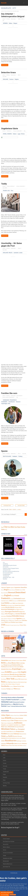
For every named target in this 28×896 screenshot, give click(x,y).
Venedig (8, 688)
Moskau (15, 676)
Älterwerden (4, 697)
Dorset (23, 720)
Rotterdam (22, 682)
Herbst (24, 699)
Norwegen (8, 611)
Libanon (23, 605)
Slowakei (14, 618)
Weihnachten (18, 706)
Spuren (4, 451)
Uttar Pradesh (20, 745)
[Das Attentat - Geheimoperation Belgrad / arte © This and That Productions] (13, 34)
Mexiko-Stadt (22, 674)
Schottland (9, 616)
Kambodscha (20, 603)
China (2, 592)
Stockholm (5, 686)
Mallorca (6, 726)
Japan (13, 603)
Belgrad (15, 23)
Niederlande (10, 609)
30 (15, 509)
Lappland (11, 725)
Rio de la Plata (8, 738)
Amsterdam (4, 660)
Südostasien (20, 743)
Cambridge (22, 663)
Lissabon (3, 672)
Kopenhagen (4, 403)
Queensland (3, 738)
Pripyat (11, 682)
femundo (4, 3)
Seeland (24, 738)
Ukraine (13, 622)
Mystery (5, 785)
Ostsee (3, 736)
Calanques (8, 720)
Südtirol (3, 745)
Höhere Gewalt (6, 838)
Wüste (6, 529)
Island (24, 600)
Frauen (8, 186)
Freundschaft (15, 699)
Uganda (9, 622)
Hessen (12, 723)
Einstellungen (13, 894)
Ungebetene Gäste (9, 128)
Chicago (5, 665)
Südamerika (10, 743)
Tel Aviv (23, 133)
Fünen (2, 723)
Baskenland (20, 718)
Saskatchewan (13, 738)
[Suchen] (26, 514)
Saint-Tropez (3, 684)
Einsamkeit (20, 697)
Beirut (24, 660)
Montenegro (17, 607)
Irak (17, 600)
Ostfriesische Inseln (22, 733)
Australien (24, 587)
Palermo (25, 679)
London (20, 252)
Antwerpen (14, 660)
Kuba (20, 605)
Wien (15, 689)
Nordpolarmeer (20, 731)
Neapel (24, 676)
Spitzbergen (19, 740)
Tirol (13, 745)
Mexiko (12, 607)
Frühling (20, 699)
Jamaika (11, 603)
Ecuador (2, 595)
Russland (23, 613)
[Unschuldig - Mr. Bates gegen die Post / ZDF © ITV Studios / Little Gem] (13, 309)
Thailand (16, 620)
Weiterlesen (5, 65)
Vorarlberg (24, 745)
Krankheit (21, 702)
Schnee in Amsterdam (8, 852)
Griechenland (17, 598)
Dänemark (6, 400)
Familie (7, 397)
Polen (6, 613)
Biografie (5, 777)
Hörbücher (9, 130)
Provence (15, 736)
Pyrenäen (20, 736)
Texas (10, 745)
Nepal (20, 607)
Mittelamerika (21, 726)
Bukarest (18, 401)
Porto (7, 682)
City (3, 20)
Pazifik (10, 736)
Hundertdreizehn (6, 574)
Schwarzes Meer (19, 738)
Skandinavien (11, 401)
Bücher (4, 130)
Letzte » (19, 509)
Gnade (4, 855)
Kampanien (3, 725)
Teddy (4, 184)
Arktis (25, 715)
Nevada (2, 731)
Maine (2, 726)
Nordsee (11, 79)
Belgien (6, 590)
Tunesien (2, 622)
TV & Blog (7, 18)
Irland (21, 600)
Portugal (10, 613)
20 (14, 509)
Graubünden (9, 723)
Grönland (23, 598)
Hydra (15, 666)
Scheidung (5, 564)
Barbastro (21, 660)
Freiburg (20, 456)
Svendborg (11, 686)
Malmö (2, 674)
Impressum (21, 875)
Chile (24, 589)
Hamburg (3, 666)
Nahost (14, 133)
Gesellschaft (18, 130)
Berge (2, 527)
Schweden (15, 616)
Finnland (16, 595)
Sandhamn (10, 684)
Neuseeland (4, 609)
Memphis (17, 674)
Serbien (5, 23)
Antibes (9, 660)
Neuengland (21, 729)
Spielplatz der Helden (7, 858)
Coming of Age (6, 782)
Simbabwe (5, 618)
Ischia (18, 666)
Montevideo (6, 676)
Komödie (5, 766)
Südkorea (7, 620)
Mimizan (2, 676)
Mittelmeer (5, 729)
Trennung (12, 706)
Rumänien (4, 401)
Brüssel (9, 663)
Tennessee (7, 745)
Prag (9, 682)
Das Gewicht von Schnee (8, 841)
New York (10, 679)
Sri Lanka (23, 618)
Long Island (15, 725)
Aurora (4, 849)
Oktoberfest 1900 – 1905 (8, 577)
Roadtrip (21, 704)
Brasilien (17, 589)
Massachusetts (11, 726)
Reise (4, 780)
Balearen (13, 718)
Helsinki (7, 666)
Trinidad (20, 620)
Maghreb (23, 725)
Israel (5, 133)
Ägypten (8, 587)
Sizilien (3, 740)
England (5, 79)
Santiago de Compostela (16, 684)
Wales (10, 252)
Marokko (7, 607)
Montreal (11, 676)
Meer (5, 76)
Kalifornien (18, 723)
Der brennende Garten (8, 573)
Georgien (11, 598)
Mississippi (17, 726)
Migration (16, 704)
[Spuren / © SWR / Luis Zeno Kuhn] (13, 468)
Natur (6, 249)
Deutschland (7, 456)
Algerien (12, 587)
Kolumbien (10, 605)
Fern (9, 527)
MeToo (11, 704)
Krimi (19, 75)
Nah (25, 453)
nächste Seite (21, 505)
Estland (12, 595)
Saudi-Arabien (3, 616)
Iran (19, 600)
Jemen (16, 603)
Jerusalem (3, 669)
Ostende (22, 679)
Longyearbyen (15, 672)
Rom (12, 190)
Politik (19, 18)
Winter (24, 706)
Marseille (12, 674)
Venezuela (8, 625)
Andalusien (12, 715)
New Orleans (3, 679)
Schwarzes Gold (6, 570)
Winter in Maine (6, 847)
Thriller (22, 18)
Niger (15, 609)
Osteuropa (16, 733)
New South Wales (8, 731)
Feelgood (3, 699)
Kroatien (16, 605)
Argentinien (17, 587)
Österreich (15, 611)
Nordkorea (3, 611)
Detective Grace (8, 72)
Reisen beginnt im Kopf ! (10, 827)
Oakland (16, 679)
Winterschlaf (6, 861)
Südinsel (16, 743)
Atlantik (8, 718)
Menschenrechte (5, 704)
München (19, 676)
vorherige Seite (7, 505)
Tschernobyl (3, 688)
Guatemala (3, 600)
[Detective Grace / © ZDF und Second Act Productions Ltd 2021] (13, 91)
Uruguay (20, 622)
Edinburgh (9, 665)
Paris (9, 403)
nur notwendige (4, 894)
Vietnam (21, 625)
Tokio (22, 686)
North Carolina (10, 733)
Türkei (6, 622)
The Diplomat (6, 576)
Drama (14, 130)
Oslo (19, 679)
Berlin (3, 663)
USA (8, 190)
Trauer (8, 706)
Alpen (8, 715)
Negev (16, 729)
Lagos (19, 133)
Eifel (26, 720)
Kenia (7, 605)
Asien (2, 718)
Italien (5, 190)
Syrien (10, 620)
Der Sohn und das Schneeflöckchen (11, 571)
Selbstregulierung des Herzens (10, 565)
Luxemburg (3, 607)
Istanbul (21, 666)
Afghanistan (3, 587)
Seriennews (13, 18)
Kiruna (10, 669)
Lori (4, 562)
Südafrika (3, 620)
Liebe (4, 757)
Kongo (13, 605)
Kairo (7, 669)
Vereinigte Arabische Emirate (15, 625)
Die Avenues (5, 567)
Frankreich (13, 400)
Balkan (10, 23)
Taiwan (13, 620)
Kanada (3, 605)
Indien (10, 600)
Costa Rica (5, 592)
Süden (6, 187)
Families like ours (9, 393)
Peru (24, 611)
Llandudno (16, 252)
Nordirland (21, 609)
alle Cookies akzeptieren (6, 892)
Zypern (2, 627)
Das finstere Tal (6, 866)
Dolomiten (20, 720)
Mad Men (5, 579)
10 (12, 509)
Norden (23, 527)
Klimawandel (19, 395)
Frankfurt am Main (16, 665)
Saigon (25, 682)
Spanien (18, 618)
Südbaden (14, 456)
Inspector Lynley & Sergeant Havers (11, 568)
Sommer (4, 706)
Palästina (20, 611)
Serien (4, 18)
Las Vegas (24, 669)
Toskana (16, 745)
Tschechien (24, 620)
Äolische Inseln (16, 715)
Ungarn (16, 622)
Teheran (15, 686)
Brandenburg (3, 720)
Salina (7, 684)
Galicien (5, 723)
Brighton (17, 79)
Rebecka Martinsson (7, 863)
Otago (7, 736)
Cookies (10, 875)
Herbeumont (11, 666)
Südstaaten (24, 743)
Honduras (7, 600)
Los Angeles (22, 672)
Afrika (3, 715)
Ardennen (21, 715)
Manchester (6, 674)
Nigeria (9, 133)
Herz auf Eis (5, 844)
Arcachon (17, 660)
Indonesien (14, 600)
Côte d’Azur (14, 720)
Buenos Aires (15, 663)
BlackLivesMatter (12, 697)
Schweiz (21, 616)
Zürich (18, 688)
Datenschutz (15, 875)
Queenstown (15, 682)
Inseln (11, 702)
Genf (22, 665)
